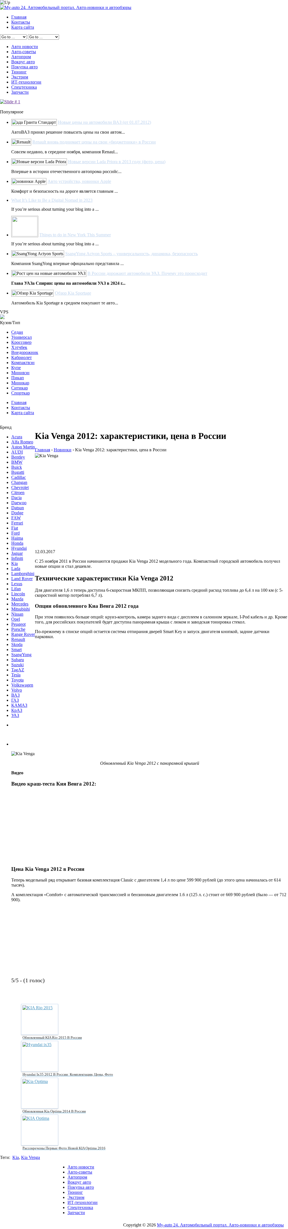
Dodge (17, 512)
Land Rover (22, 578)
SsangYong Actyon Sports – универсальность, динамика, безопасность (131, 253)
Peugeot (18, 624)
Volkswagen (22, 685)
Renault (18, 639)
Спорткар (20, 393)
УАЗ (15, 715)
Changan (19, 482)
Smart (16, 649)
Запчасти (20, 92)
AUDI (17, 452)
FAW (16, 517)
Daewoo (18, 502)
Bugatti (17, 472)
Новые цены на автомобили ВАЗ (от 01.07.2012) (104, 122)
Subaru (17, 659)
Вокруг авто (23, 61)
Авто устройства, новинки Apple (79, 181)
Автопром (21, 56)
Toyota (17, 680)
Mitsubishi (20, 609)
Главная (18, 17)
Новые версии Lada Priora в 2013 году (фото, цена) (116, 161)
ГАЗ (15, 700)
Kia (14, 563)
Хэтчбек (19, 347)
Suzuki (17, 664)
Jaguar (17, 553)
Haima (17, 538)
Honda (17, 543)
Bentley (18, 457)
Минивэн (20, 372)
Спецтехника (24, 87)
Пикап (17, 377)
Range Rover (23, 634)
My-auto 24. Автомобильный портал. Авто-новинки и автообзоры (220, 1225)
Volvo (16, 690)
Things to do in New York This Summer (75, 234)
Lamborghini (22, 573)
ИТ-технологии (26, 82)
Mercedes (19, 604)
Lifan (16, 588)
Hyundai (19, 548)
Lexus (16, 583)
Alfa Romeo (22, 441)
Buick (16, 467)
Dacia (16, 497)
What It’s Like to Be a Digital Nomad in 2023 (52, 200)
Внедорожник (24, 352)
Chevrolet (20, 487)
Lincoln (18, 593)
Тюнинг (19, 71)
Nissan (17, 614)
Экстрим (19, 77)
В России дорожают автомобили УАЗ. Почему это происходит (147, 273)
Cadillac (18, 477)
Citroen (17, 492)
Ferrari (17, 523)
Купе (16, 367)
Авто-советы (23, 51)
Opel (15, 619)
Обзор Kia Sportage (73, 293)
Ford (15, 533)
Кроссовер (21, 342)
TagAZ (17, 669)
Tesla (16, 674)
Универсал (21, 337)
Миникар (20, 382)
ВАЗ (15, 695)
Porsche (18, 629)
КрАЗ (16, 710)
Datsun (17, 507)
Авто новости (24, 46)
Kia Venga (30, 1157)
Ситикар (19, 387)
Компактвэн (23, 362)
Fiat (14, 528)
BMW (16, 462)
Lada (15, 568)
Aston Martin (23, 447)
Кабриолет (21, 357)
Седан (17, 332)
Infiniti (17, 558)
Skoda (16, 644)
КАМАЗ (19, 705)
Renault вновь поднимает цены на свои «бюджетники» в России (94, 142)
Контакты (20, 22)
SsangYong (21, 654)
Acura (16, 436)
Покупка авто (24, 66)
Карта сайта (22, 27)
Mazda (17, 598)
